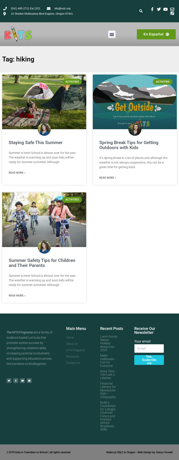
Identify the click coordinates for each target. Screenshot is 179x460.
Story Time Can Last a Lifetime (107, 374)
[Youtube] (22, 380)
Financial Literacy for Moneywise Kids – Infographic (108, 390)
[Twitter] (9, 380)
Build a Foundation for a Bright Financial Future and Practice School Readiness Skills (108, 416)
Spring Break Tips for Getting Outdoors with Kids (128, 145)
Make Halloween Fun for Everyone (107, 360)
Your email (142, 341)
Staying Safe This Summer (36, 142)
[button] (141, 11)
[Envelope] (29, 380)
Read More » (17, 172)
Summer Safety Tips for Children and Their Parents (42, 263)
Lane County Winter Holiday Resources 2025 (108, 343)
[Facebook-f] (15, 380)
